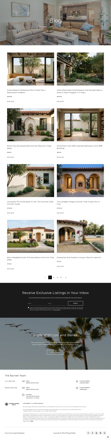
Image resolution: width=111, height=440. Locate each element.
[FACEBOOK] (92, 432)
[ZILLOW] (96, 432)
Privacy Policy (57, 309)
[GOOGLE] (100, 432)
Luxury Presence (18, 433)
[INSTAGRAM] (88, 432)
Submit (75, 303)
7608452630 (83, 389)
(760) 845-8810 (84, 382)
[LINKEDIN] (104, 432)
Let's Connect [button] (55, 352)
